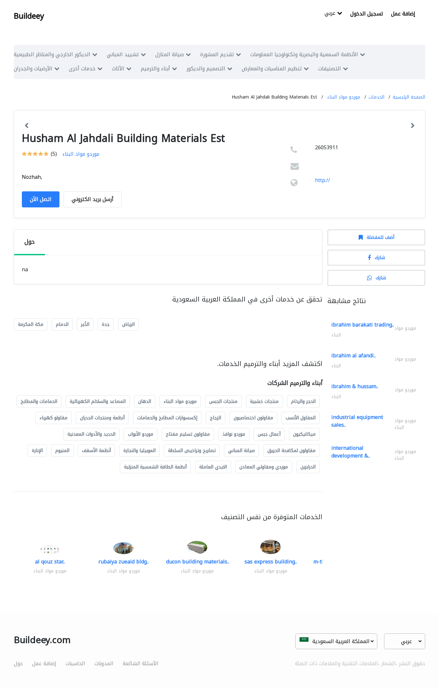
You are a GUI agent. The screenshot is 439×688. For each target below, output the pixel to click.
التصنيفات (329, 69)
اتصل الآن (40, 199)
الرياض (128, 324)
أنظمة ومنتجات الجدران (102, 418)
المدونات (103, 663)
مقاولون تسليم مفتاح (188, 434)
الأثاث (118, 69)
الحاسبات (75, 663)
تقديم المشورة (217, 54)
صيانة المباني (241, 450)
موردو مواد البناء (343, 97)
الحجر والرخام (303, 401)
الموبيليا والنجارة (139, 450)
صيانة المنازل (169, 54)
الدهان (144, 401)
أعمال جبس (269, 434)
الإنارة (37, 450)
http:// (322, 180)
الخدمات (376, 97)
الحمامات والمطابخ (39, 401)
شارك (380, 257)
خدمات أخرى (82, 69)
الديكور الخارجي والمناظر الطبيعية (52, 54)
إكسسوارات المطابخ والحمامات (167, 418)
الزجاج (215, 418)
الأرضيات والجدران (33, 69)
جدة (106, 324)
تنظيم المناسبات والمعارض (272, 69)
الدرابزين (308, 467)
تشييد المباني (123, 54)
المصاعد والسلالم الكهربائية (98, 401)
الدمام (62, 324)
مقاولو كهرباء (53, 418)
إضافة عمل (403, 14)
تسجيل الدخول (366, 14)
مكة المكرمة (30, 324)
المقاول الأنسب (301, 418)
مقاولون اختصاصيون (253, 418)
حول (18, 663)
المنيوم (62, 450)
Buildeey (29, 16)
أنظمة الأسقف (96, 450)
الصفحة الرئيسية (409, 97)
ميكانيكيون (304, 434)
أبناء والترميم (155, 69)
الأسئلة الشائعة (140, 663)
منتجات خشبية (264, 401)
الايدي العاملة (213, 467)
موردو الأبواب (140, 434)
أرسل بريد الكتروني (92, 199)
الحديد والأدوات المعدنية (91, 434)
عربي (331, 13)
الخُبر (85, 324)
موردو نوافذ (233, 434)
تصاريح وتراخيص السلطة (192, 450)
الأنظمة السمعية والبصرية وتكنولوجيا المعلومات (304, 54)
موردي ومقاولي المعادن (263, 467)
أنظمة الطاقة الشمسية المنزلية (155, 467)
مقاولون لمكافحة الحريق (291, 450)
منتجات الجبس (223, 401)
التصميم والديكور (205, 69)
